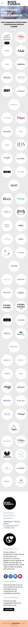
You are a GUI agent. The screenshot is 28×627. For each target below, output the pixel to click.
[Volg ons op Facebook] (6, 576)
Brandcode (14, 625)
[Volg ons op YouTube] (20, 576)
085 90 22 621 (9, 528)
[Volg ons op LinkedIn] (15, 576)
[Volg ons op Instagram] (10, 576)
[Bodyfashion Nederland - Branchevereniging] (14, 3)
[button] (2, 3)
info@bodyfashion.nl (12, 526)
